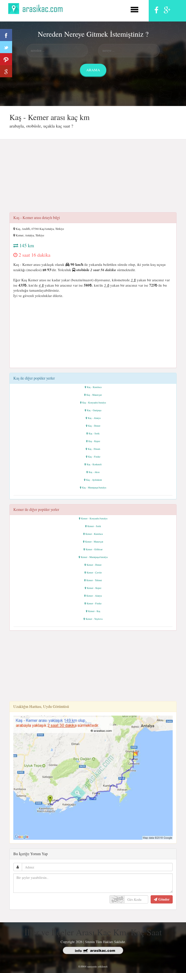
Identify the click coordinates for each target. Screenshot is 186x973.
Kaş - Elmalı (94, 449)
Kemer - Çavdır (94, 572)
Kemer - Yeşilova (94, 618)
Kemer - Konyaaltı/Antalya (94, 518)
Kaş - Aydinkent (94, 479)
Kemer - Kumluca (94, 534)
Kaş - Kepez (94, 441)
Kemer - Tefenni (94, 580)
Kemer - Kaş (94, 611)
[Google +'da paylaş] (6, 71)
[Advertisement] (93, 177)
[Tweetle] (6, 47)
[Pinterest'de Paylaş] (6, 59)
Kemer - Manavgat (94, 541)
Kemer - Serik (94, 526)
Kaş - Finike (94, 456)
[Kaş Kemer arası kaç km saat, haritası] (93, 777)
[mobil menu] (134, 8)
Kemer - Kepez (94, 588)
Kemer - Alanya (94, 595)
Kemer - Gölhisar (94, 549)
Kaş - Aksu (94, 472)
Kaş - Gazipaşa (94, 410)
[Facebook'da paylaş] (6, 35)
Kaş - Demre (94, 425)
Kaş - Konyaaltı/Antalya (94, 402)
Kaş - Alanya (94, 418)
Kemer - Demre (94, 564)
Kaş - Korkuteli (94, 464)
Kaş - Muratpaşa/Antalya (94, 487)
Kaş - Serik (94, 433)
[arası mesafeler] (37, 7)
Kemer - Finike (94, 603)
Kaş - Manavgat (94, 394)
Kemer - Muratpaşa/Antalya (94, 557)
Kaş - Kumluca (94, 387)
